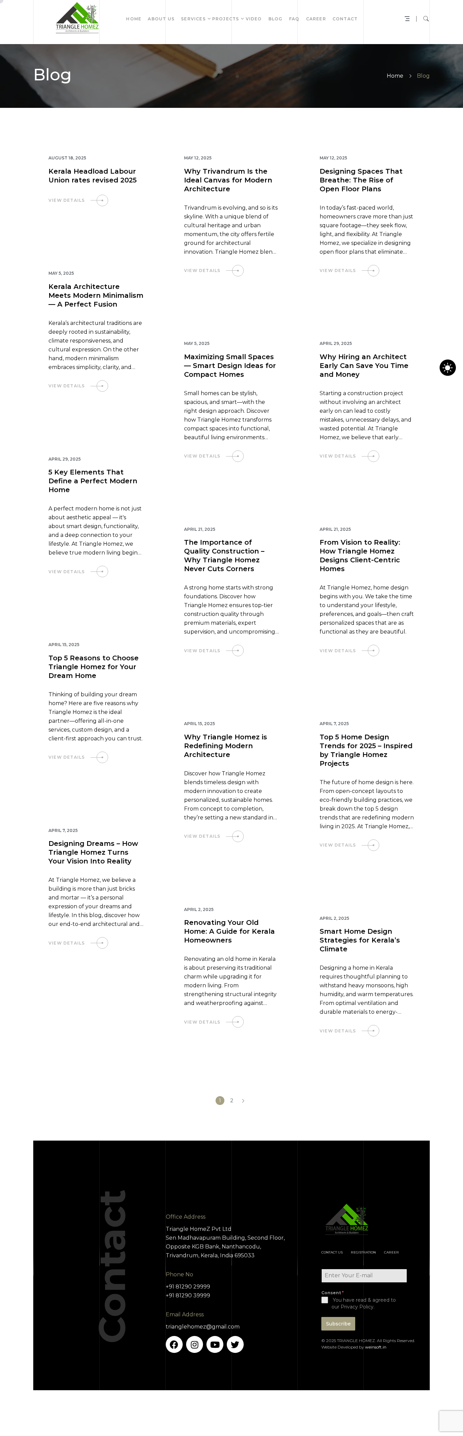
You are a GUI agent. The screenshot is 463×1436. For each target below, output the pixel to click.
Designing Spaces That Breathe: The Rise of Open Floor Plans (361, 180)
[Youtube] (214, 1344)
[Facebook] (174, 1344)
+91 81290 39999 (188, 1295)
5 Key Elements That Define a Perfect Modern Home (92, 481)
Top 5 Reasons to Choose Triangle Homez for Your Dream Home (93, 667)
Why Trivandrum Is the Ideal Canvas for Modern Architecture (228, 180)
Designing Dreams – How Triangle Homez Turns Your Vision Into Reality (93, 852)
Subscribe (338, 1324)
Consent (332, 1292)
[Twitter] (235, 1344)
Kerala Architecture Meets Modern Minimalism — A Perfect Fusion (95, 295)
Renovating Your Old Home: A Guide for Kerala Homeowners (229, 931)
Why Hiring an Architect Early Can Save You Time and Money (364, 366)
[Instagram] (194, 1344)
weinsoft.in (375, 1347)
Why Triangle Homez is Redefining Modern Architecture (225, 746)
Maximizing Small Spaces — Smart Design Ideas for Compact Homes (230, 366)
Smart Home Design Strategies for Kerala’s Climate (360, 940)
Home (395, 76)
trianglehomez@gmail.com (203, 1326)
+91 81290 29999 (188, 1286)
